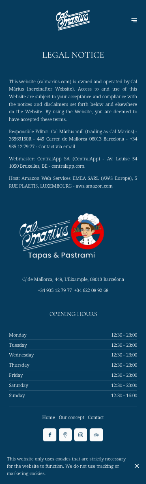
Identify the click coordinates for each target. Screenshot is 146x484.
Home (48, 417)
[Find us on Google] (65, 434)
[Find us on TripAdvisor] (96, 434)
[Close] (136, 466)
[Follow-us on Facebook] (49, 434)
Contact (96, 417)
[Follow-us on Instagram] (80, 434)
